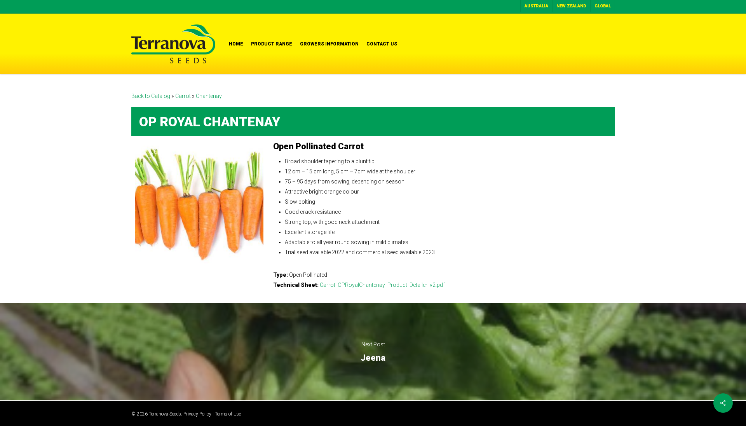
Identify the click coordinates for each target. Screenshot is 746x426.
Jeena (373, 351)
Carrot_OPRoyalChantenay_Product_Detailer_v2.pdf (382, 285)
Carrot (183, 96)
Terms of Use (228, 414)
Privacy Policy (197, 414)
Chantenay (209, 96)
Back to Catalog (151, 96)
